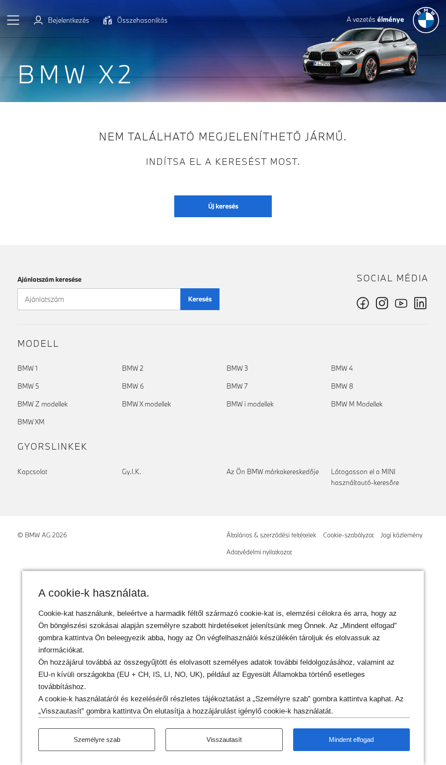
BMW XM (30, 421)
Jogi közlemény (401, 535)
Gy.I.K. (131, 471)
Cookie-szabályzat (348, 535)
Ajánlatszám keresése (49, 279)
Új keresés (223, 206)
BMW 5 (28, 386)
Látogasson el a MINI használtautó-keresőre (365, 477)
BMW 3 (237, 368)
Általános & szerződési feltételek (271, 535)
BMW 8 (342, 386)
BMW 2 (132, 368)
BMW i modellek (250, 404)
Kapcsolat (32, 471)
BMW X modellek (146, 404)
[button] (13, 20)
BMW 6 (133, 386)
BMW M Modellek (356, 404)
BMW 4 (342, 368)
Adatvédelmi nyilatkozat (259, 552)
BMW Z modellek (42, 404)
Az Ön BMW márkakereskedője (272, 471)
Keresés (200, 299)
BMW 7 (237, 386)
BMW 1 (27, 368)
